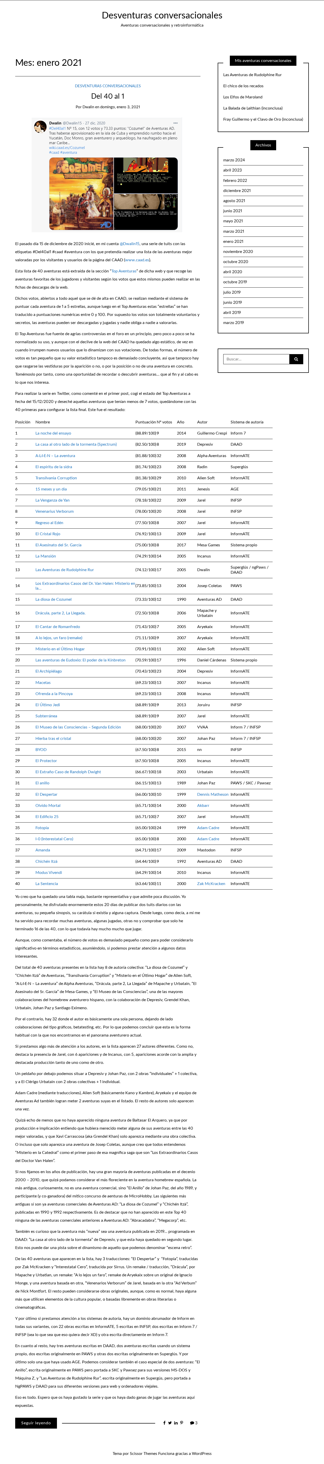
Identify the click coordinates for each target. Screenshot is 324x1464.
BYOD (41, 750)
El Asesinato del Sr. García (58, 545)
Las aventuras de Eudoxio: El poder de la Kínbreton (80, 660)
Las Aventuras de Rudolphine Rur (64, 570)
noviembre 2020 (238, 252)
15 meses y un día (51, 489)
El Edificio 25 (46, 817)
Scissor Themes (143, 1454)
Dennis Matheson (213, 794)
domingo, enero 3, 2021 (120, 107)
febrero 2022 (235, 181)
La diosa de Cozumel (53, 599)
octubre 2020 (235, 262)
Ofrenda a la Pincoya (54, 694)
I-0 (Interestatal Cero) (54, 839)
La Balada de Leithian (241, 108)
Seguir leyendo (36, 1423)
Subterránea (46, 716)
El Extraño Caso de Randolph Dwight (68, 772)
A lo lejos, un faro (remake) (58, 638)
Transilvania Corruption (56, 478)
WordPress (202, 1454)
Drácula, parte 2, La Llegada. (60, 613)
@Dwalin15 (129, 244)
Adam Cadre (208, 828)
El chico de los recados (243, 86)
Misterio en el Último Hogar (60, 649)
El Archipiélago (48, 671)
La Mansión (45, 556)
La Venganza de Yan (52, 500)
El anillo (42, 783)
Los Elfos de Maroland (242, 97)
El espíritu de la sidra (53, 467)
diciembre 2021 (237, 191)
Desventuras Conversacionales (108, 86)
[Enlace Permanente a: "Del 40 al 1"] (108, 175)
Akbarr (203, 806)
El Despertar (46, 794)
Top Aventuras (123, 271)
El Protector (46, 761)
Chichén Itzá (46, 861)
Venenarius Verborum (54, 511)
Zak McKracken (211, 884)
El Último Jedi (47, 705)
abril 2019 (232, 313)
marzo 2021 (233, 231)
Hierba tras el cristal (53, 739)
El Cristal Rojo (47, 534)
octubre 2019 (235, 282)
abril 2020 (232, 272)
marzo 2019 (233, 323)
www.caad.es (137, 260)
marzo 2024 (234, 160)
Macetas (43, 683)
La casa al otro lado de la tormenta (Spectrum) (76, 444)
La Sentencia (46, 884)
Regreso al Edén (49, 523)
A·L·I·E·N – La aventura (55, 456)
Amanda (42, 850)
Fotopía (42, 828)
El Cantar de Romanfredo (57, 627)
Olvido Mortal (47, 806)
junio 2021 (232, 211)
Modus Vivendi (48, 873)
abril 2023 (232, 170)
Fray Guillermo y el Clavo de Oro (252, 119)
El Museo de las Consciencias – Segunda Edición (78, 727)
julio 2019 (232, 292)
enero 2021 (233, 242)
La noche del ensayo (53, 433)
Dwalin (88, 107)
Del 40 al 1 (107, 96)
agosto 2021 (234, 201)
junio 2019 (232, 302)
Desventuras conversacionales (162, 15)
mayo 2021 (233, 221)
